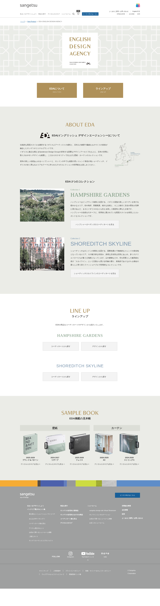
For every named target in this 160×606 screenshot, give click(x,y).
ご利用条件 (57, 571)
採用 (138, 14)
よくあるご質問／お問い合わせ (118, 11)
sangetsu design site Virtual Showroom (102, 510)
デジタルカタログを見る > (30, 464)
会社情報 (131, 14)
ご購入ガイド (33, 536)
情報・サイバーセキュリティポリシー (98, 571)
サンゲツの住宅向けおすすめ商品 (71, 515)
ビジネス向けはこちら (90, 14)
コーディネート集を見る (37, 523)
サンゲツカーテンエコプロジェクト (41, 540)
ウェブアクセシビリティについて (53, 574)
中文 (138, 11)
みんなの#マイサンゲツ (37, 519)
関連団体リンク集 (75, 574)
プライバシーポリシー (73, 571)
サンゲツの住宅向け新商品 (69, 510)
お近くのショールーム (96, 523)
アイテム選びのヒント (36, 528)
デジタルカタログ (54, 14)
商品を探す (42, 14)
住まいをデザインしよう (28, 14)
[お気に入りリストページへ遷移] (78, 14)
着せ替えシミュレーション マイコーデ (42, 514)
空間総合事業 (121, 14)
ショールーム (66, 14)
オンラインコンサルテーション (99, 515)
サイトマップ (43, 571)
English (134, 11)
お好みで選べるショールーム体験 (40, 532)
